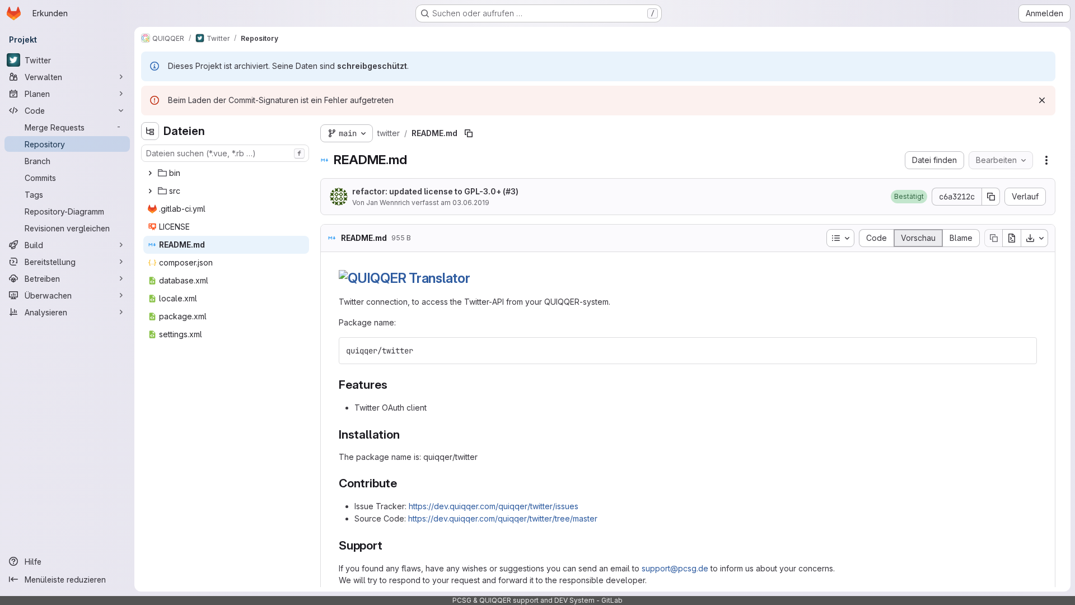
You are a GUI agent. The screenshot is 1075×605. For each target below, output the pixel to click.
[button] (909, 196)
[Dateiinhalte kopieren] (993, 238)
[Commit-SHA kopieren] (991, 197)
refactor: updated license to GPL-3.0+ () (435, 191)
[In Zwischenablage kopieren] (1023, 351)
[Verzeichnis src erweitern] (150, 191)
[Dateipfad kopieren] (469, 133)
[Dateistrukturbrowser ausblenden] (150, 131)
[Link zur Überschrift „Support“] (388, 545)
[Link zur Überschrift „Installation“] (405, 434)
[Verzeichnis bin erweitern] (150, 173)
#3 (511, 191)
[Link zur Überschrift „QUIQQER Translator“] (477, 278)
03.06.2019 (470, 202)
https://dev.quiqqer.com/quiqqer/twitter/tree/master (502, 518)
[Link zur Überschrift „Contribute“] (403, 483)
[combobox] (225, 153)
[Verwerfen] (1042, 100)
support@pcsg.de (675, 568)
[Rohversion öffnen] (1012, 238)
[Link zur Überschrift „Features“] (393, 385)
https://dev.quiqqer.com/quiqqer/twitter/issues (493, 506)
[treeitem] (226, 173)
